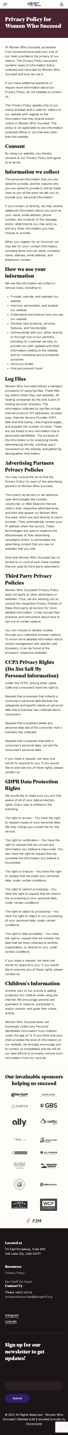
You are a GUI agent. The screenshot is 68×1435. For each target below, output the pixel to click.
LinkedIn (11, 1321)
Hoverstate (34, 1423)
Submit (17, 1398)
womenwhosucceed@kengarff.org (28, 1297)
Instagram (11, 1315)
